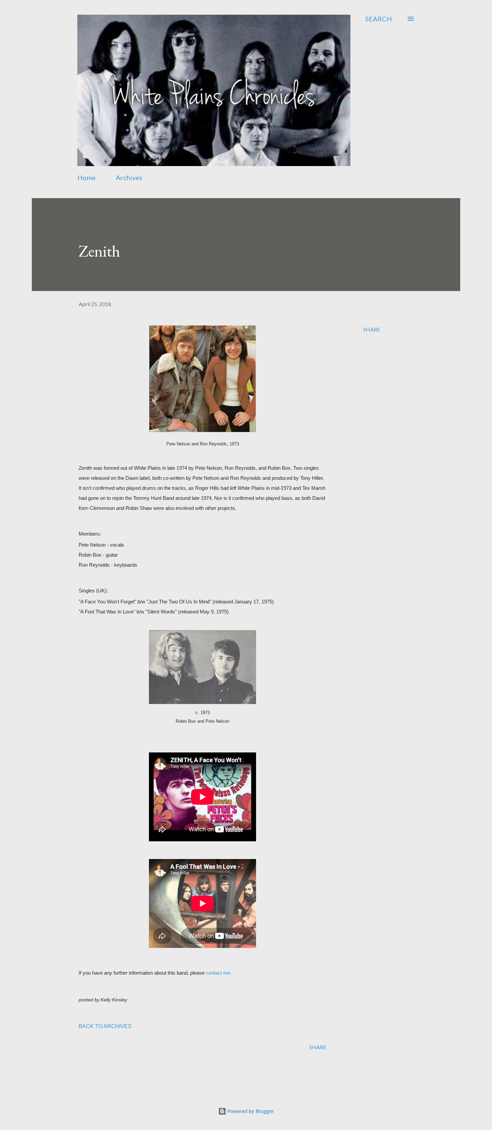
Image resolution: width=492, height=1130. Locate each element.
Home (86, 177)
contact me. (219, 973)
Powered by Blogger (250, 1111)
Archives (129, 177)
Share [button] (371, 329)
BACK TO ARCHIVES (105, 1026)
